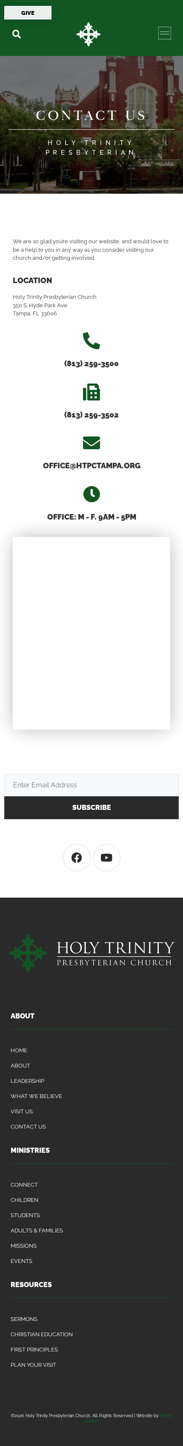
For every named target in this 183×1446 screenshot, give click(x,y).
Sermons (24, 1319)
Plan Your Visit (33, 1365)
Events (21, 1261)
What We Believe (36, 1096)
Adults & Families (37, 1230)
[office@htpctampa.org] (91, 442)
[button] (16, 34)
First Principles (34, 1349)
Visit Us (22, 1111)
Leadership (27, 1081)
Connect (24, 1185)
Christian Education (42, 1334)
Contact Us (28, 1126)
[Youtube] (106, 857)
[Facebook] (77, 857)
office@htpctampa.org (91, 465)
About (20, 1065)
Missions (24, 1246)
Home (19, 1050)
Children (24, 1200)
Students (25, 1215)
